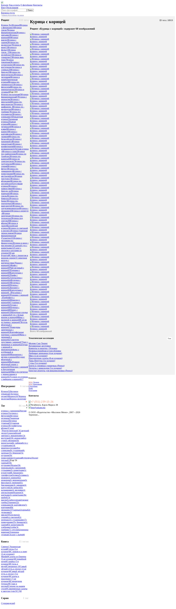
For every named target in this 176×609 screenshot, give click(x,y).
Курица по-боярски (9, 197)
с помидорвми (8, 456)
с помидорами (14, 521)
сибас (14, 527)
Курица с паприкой (11, 140)
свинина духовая (10, 533)
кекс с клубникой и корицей (10, 352)
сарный (25, 510)
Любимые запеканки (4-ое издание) (45, 353)
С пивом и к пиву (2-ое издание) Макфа (14, 554)
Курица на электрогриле (10, 160)
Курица (16, 25)
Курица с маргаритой (11, 204)
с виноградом (10, 441)
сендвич (14, 515)
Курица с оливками (11, 115)
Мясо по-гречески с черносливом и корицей (14, 374)
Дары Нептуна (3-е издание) (42, 361)
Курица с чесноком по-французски (11, 240)
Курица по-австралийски (13, 175)
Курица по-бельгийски (10, 137)
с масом (5, 498)
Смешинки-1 (13, 566)
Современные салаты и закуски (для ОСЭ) (14, 590)
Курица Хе (6, 25)
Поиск (30, 10)
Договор (34, 382)
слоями (24, 475)
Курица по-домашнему (9, 170)
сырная (19, 458)
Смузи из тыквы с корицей (14, 321)
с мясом (6, 513)
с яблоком (12, 440)
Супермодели (8, 603)
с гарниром (19, 468)
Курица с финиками (14, 26)
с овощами (7, 508)
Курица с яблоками (10, 179)
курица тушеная (9, 422)
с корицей (15, 477)
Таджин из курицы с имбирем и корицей (14, 378)
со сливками (10, 449)
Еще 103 (13, 92)
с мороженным (18, 480)
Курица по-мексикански (11, 103)
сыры (16, 465)
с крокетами (16, 525)
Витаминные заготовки (40, 346)
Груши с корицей (9, 306)
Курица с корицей (10, 36)
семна (16, 475)
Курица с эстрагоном (10, 63)
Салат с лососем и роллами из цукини (11, 250)
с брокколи (21, 522)
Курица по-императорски (11, 88)
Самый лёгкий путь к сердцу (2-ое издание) (14, 569)
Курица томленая (7, 61)
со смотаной (14, 517)
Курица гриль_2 (8, 51)
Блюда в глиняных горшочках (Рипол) (46, 366)
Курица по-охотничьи (9, 202)
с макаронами (16, 435)
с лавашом (20, 485)
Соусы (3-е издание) (9, 550)
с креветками (18, 495)
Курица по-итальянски (11, 113)
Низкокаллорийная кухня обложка (45, 351)
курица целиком (9, 417)
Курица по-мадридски (10, 43)
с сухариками (18, 520)
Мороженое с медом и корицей (12, 355)
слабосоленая (15, 500)
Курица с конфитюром (11, 145)
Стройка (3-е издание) (10, 562)
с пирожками (11, 466)
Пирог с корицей (9, 311)
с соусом (15, 530)
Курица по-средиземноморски (12, 207)
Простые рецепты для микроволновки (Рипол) (50, 371)
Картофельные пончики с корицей (12, 333)
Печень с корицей (9, 286)
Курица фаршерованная (9, 31)
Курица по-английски (11, 182)
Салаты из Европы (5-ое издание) (13, 557)
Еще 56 (13, 460)
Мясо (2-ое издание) (38, 356)
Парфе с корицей (9, 276)
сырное (18, 492)
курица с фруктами (9, 414)
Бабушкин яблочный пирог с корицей (10, 364)
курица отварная (9, 392)
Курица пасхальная (11, 94)
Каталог (5, 5)
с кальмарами (12, 488)
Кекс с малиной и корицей (12, 318)
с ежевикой (16, 482)
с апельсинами (13, 491)
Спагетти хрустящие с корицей (11, 340)
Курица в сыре (10, 151)
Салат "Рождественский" (10, 429)
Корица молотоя (18, 399)
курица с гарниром (11, 411)
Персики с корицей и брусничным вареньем (14, 369)
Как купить (14, 5)
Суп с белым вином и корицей (12, 316)
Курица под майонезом (13, 152)
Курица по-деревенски (10, 83)
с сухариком (17, 450)
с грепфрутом (12, 474)
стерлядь (28, 458)
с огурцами (6, 464)
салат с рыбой (18, 534)
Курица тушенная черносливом (14, 232)
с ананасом (18, 438)
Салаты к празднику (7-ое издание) (10, 578)
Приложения (35, 384)
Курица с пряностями (9, 187)
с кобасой (17, 487)
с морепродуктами (9, 446)
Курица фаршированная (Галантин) (11, 235)
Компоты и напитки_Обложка (43, 348)
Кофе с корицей (9, 266)
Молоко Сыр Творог (38, 343)
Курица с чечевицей (9, 125)
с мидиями (18, 490)
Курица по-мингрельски (11, 73)
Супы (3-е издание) (38, 363)
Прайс (31, 388)
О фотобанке (26, 5)
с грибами (10, 528)
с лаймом (18, 443)
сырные (17, 510)
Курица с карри (8, 130)
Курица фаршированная (14, 95)
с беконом (17, 453)
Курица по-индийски (10, 53)
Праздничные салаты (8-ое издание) (45, 358)
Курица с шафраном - (12, 105)
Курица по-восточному (13, 66)
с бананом (17, 473)
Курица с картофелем (9, 132)
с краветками (18, 470)
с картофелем (19, 505)
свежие (13, 502)
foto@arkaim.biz (38, 407)
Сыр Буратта (8, 254)
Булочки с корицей (10, 281)
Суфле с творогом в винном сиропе (14, 256)
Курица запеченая (6, 214)
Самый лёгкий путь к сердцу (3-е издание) (12, 573)
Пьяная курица (8, 123)
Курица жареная (10, 192)
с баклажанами (12, 483)
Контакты (37, 5)
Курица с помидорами (11, 172)
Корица (14, 396)
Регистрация (12, 7)
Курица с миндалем (10, 100)
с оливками (10, 503)
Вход (3, 7)
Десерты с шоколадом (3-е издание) (45, 368)
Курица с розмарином (12, 147)
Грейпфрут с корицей (8, 298)
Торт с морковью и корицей (14, 343)
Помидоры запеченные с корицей (10, 329)
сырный (6, 463)
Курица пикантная (10, 142)
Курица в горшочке (11, 56)
